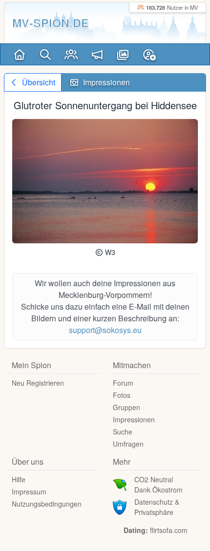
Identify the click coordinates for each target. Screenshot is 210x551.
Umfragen (128, 444)
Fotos (121, 395)
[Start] (19, 54)
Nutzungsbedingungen (47, 504)
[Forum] (97, 54)
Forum (123, 383)
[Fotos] (123, 54)
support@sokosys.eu (105, 329)
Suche (122, 431)
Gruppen (126, 407)
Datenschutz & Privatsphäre (156, 507)
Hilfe (18, 479)
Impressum (29, 491)
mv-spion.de (50, 23)
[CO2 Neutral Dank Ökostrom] (119, 484)
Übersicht (37, 82)
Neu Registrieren (38, 383)
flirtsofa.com (169, 530)
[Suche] (45, 54)
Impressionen (134, 419)
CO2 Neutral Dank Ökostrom (158, 484)
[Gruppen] (71, 54)
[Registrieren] (149, 54)
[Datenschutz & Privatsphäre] (119, 506)
